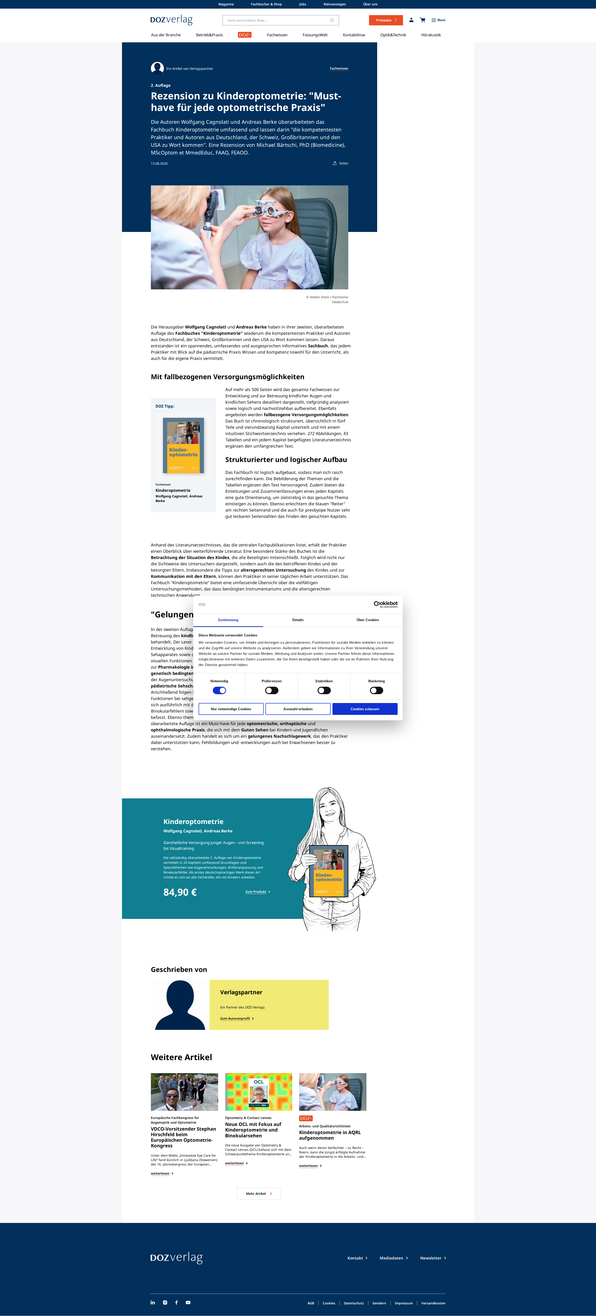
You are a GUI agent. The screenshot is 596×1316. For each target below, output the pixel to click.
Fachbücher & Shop (266, 4)
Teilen (343, 163)
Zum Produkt (255, 891)
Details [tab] (298, 620)
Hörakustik (431, 34)
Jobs (302, 4)
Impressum (404, 1303)
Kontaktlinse (354, 34)
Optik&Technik (393, 34)
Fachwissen (277, 34)
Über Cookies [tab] (368, 620)
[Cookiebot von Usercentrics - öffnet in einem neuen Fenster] (377, 604)
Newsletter (430, 1258)
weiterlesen (160, 1173)
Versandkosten (433, 1303)
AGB (311, 1303)
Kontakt (355, 1258)
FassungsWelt (315, 34)
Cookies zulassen (365, 709)
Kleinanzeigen (335, 4)
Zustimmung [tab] (228, 620)
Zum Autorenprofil (235, 1018)
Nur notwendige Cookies (231, 709)
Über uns (370, 4)
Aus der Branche (166, 34)
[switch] (271, 690)
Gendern (379, 1303)
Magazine (226, 4)
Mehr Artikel (256, 1193)
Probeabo (384, 20)
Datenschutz (354, 1303)
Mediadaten (391, 1258)
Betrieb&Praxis (209, 34)
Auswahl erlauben (298, 709)
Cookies (329, 1303)
